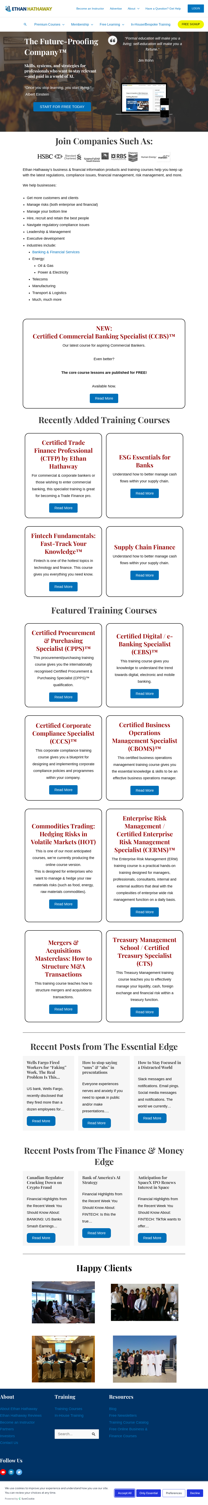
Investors (7, 1436)
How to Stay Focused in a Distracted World (159, 1065)
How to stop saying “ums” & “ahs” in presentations (99, 1067)
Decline (195, 1493)
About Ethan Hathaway (18, 1409)
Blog (112, 1409)
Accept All (124, 1493)
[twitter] (19, 1472)
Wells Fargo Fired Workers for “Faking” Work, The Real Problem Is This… (46, 1070)
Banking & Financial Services (56, 252)
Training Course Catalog (128, 1422)
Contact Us (9, 1443)
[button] (137, 8)
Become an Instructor (17, 1422)
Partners (7, 1429)
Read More (41, 1121)
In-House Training (69, 1415)
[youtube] (3, 1472)
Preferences (174, 1493)
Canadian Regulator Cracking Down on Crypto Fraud (45, 1182)
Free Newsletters (123, 1415)
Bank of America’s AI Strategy (101, 1180)
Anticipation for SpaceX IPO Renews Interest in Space (157, 1182)
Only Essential (149, 1493)
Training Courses (68, 1409)
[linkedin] (11, 1472)
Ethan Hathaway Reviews (21, 1415)
